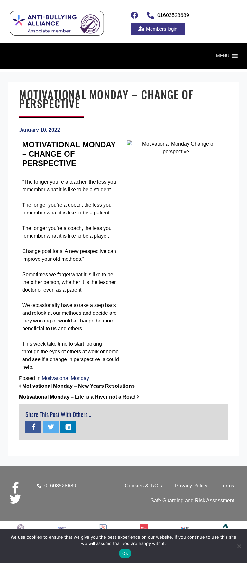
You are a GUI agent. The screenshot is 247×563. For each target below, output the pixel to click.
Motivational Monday (65, 378)
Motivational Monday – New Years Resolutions (78, 386)
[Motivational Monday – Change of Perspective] (33, 427)
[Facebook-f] (15, 487)
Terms (227, 485)
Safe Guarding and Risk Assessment (192, 500)
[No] (239, 546)
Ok (125, 553)
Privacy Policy (191, 485)
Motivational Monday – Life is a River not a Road (78, 397)
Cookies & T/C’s (143, 485)
